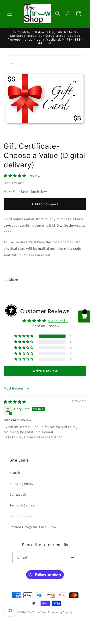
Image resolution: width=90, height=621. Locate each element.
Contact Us (18, 494)
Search (15, 472)
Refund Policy (20, 516)
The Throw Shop (37, 612)
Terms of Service (22, 505)
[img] (15, 402)
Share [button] (13, 279)
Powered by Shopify (60, 612)
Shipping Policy (21, 483)
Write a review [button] (45, 370)
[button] (9, 13)
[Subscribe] (72, 557)
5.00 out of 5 (58, 320)
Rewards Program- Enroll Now (33, 527)
